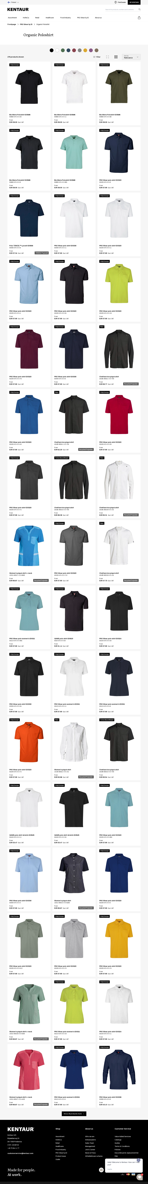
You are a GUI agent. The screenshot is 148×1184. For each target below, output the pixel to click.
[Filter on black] (51, 50)
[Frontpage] (18, 9)
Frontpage (11, 24)
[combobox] (121, 9)
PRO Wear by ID (26, 24)
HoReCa (59, 1140)
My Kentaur (134, 2)
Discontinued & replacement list (126, 1153)
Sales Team (89, 1143)
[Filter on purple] (91, 50)
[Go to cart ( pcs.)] (139, 17)
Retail (58, 1143)
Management (90, 1146)
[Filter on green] (63, 50)
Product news (61, 1156)
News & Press (90, 1153)
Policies (118, 1150)
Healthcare (60, 1146)
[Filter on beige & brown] (96, 50)
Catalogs (118, 1140)
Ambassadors (90, 1140)
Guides (117, 1143)
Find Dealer (122, 2)
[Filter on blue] (68, 50)
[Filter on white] (57, 50)
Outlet (58, 1159)
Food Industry (61, 1150)
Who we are (89, 1136)
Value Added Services (123, 1136)
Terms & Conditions (122, 1146)
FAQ (116, 1156)
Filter (98, 57)
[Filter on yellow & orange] (85, 50)
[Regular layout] (107, 57)
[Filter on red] (74, 50)
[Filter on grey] (80, 50)
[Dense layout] (116, 57)
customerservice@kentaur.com (20, 1153)
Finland (13, 2)
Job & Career (90, 1150)
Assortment (60, 1136)
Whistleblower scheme (93, 1156)
